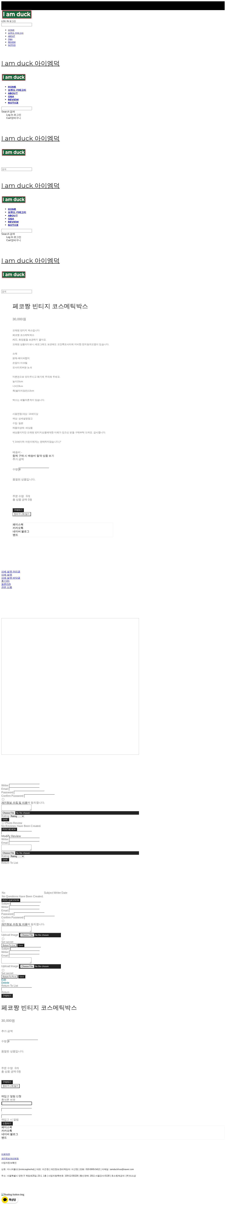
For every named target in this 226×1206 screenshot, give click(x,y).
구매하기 (7, 995)
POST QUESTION (11, 900)
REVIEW (12, 42)
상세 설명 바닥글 (10, 577)
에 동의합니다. (23, 802)
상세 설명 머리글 (10, 571)
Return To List (9, 945)
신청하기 (7, 1123)
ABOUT (11, 36)
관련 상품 (6, 587)
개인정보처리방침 (10, 1158)
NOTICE (12, 45)
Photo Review (13, 823)
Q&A (10, 39)
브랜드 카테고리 (15, 32)
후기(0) (5, 581)
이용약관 (5, 1154)
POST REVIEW (9, 829)
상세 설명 (6, 574)
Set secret (7, 942)
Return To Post (9, 976)
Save (21, 945)
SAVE (5, 819)
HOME (11, 29)
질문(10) (6, 584)
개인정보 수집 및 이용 (14, 802)
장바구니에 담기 (10, 1086)
